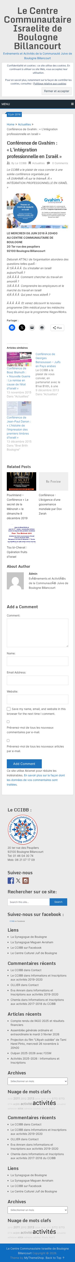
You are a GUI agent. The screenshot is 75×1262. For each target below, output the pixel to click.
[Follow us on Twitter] (18, 880)
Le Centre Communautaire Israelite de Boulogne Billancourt (37, 28)
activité (26, 1104)
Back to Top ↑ (55, 1257)
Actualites (24, 124)
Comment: (13, 615)
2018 (43, 1099)
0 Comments (60, 163)
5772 (55, 1098)
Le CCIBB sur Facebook (26, 947)
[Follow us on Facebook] (11, 880)
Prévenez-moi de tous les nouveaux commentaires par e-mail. (30, 730)
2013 (30, 1098)
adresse (28, 1108)
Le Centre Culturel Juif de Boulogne (34, 953)
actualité (61, 1104)
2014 (37, 1099)
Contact (36, 970)
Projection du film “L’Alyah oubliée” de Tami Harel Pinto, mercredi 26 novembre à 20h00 (38, 1043)
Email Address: (16, 672)
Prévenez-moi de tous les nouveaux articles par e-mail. (35, 749)
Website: (12, 691)
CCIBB (12, 921)
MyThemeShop (34, 1257)
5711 (49, 1099)
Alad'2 (52, 1108)
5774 (10, 1104)
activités (44, 1102)
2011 (16, 1098)
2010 (10, 1099)
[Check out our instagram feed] (25, 880)
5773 (62, 1098)
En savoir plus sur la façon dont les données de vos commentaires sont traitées (36, 780)
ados (20, 1108)
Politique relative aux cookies (49, 83)
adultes (37, 1108)
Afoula (45, 1108)
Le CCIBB (20, 163)
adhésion (12, 1108)
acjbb (16, 1104)
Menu (6, 104)
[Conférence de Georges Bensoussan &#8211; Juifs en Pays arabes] (50, 374)
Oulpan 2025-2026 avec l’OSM (31, 1053)
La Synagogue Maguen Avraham (32, 942)
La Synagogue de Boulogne (29, 936)
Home (10, 124)
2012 (24, 1098)
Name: (11, 653)
